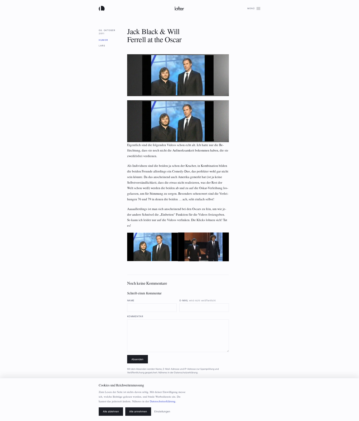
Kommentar (135, 316)
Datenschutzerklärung (185, 372)
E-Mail (198, 300)
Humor (103, 40)
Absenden (137, 359)
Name (130, 300)
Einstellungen (162, 411)
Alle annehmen (138, 411)
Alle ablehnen (111, 411)
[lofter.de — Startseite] (102, 8)
